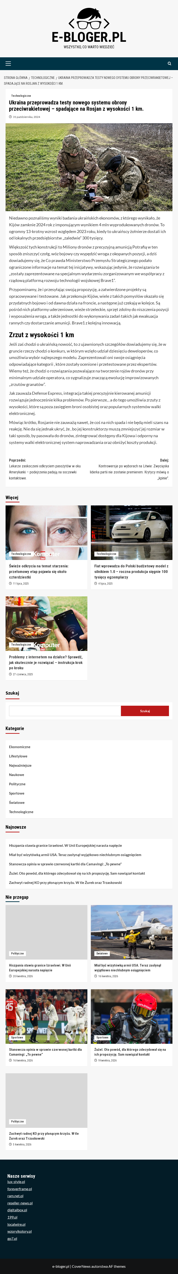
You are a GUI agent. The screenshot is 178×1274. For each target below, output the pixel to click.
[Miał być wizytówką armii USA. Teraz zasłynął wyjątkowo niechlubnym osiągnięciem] (132, 932)
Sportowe (16, 793)
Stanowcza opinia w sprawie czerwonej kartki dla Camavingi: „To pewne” (65, 864)
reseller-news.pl (20, 1203)
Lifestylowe (18, 756)
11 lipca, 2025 (21, 583)
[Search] (169, 64)
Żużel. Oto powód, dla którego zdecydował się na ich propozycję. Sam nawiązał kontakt (77, 873)
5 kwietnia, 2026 (22, 1144)
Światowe (17, 802)
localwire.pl (16, 1224)
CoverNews (81, 1266)
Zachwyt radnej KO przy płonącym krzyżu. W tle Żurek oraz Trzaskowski (65, 882)
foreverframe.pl (19, 1189)
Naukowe (16, 775)
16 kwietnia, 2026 (108, 976)
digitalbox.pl (17, 1210)
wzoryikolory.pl (19, 1231)
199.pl (12, 1217)
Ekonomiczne (19, 747)
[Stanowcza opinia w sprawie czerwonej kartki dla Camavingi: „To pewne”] (46, 1016)
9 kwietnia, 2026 (107, 1060)
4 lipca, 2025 (105, 583)
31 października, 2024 (26, 117)
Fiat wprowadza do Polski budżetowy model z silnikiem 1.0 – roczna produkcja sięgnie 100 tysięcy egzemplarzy (131, 571)
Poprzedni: (45, 469)
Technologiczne (21, 95)
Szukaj (12, 693)
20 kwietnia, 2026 (23, 976)
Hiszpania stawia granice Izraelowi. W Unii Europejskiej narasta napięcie (65, 845)
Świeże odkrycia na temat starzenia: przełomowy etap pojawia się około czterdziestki (38, 571)
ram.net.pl (15, 1195)
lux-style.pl (16, 1181)
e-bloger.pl (89, 37)
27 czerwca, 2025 (23, 674)
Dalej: (129, 469)
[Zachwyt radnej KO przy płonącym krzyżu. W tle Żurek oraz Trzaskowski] (46, 1100)
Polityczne (17, 784)
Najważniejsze (20, 765)
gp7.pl (12, 1238)
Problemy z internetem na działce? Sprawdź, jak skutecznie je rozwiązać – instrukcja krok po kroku (46, 662)
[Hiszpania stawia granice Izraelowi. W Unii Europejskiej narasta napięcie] (46, 932)
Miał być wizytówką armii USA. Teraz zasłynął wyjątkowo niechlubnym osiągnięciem (75, 855)
